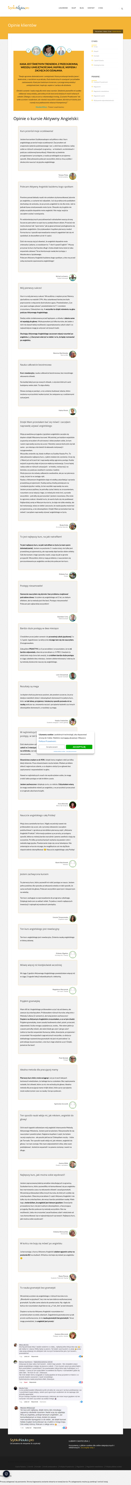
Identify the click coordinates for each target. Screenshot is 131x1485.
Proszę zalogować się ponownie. (13, 1481)
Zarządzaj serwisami (71, 751)
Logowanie (63, 8)
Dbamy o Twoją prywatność (6, 1473)
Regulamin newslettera (101, 91)
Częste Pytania (99, 60)
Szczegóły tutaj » (88, 1448)
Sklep (74, 8)
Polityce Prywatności (47, 741)
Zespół (96, 51)
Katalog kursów (99, 65)
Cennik (30, 1467)
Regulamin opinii (99, 96)
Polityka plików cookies (59, 751)
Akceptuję (79, 747)
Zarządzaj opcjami (52, 747)
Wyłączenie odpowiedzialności (104, 100)
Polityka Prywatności (101, 82)
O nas (100, 8)
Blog (82, 8)
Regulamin (97, 87)
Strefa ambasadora (50, 1467)
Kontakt (91, 8)
